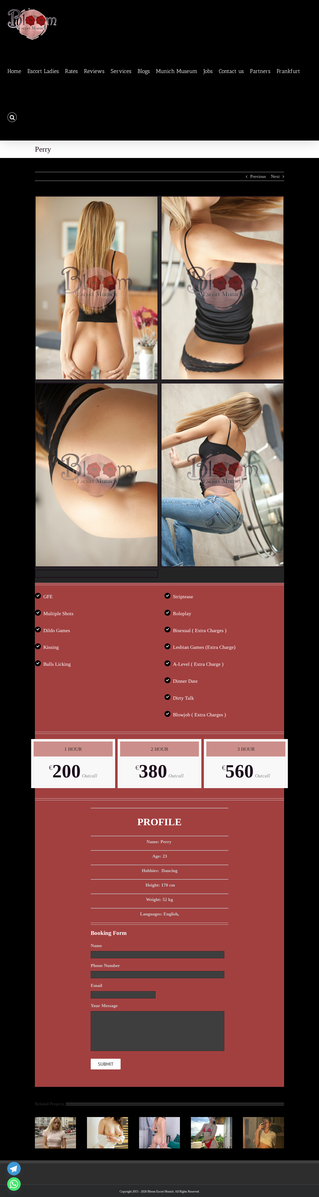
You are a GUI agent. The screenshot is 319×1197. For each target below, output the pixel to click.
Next (275, 176)
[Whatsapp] (14, 1184)
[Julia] (159, 1119)
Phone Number (105, 965)
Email (98, 985)
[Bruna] (211, 1119)
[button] (12, 117)
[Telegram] (14, 1168)
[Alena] (107, 1119)
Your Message (106, 1005)
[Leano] (263, 1119)
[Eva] (55, 1119)
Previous (258, 176)
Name (98, 945)
